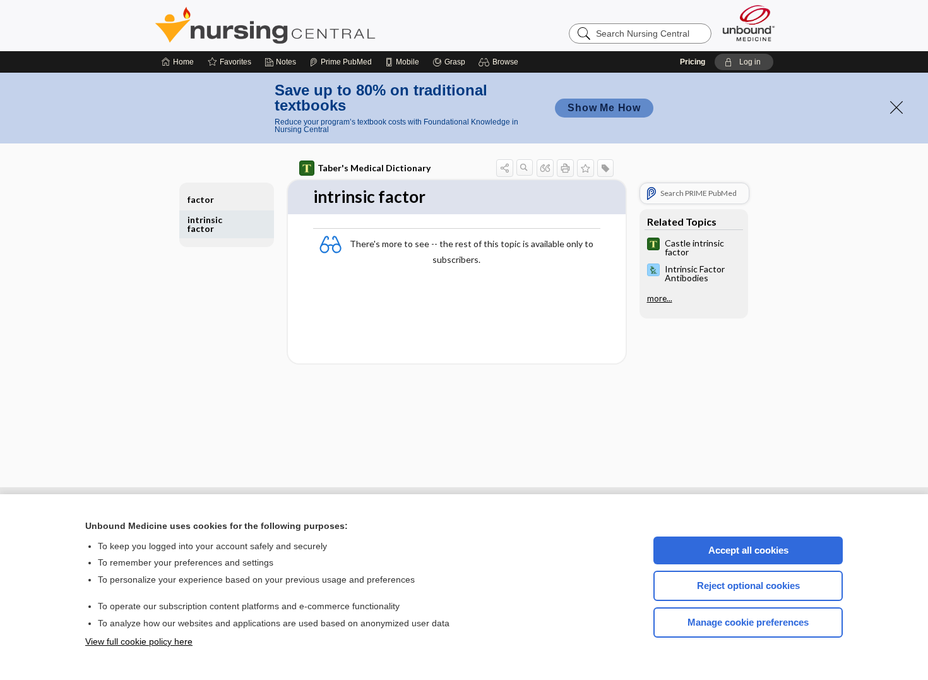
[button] (500, 62)
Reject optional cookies (748, 585)
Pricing (692, 62)
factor (200, 199)
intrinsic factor (204, 224)
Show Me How (604, 107)
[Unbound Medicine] (748, 23)
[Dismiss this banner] (896, 107)
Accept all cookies (748, 550)
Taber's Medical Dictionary (374, 167)
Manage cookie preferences (748, 622)
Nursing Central (312, 25)
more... (659, 298)
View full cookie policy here (139, 641)
